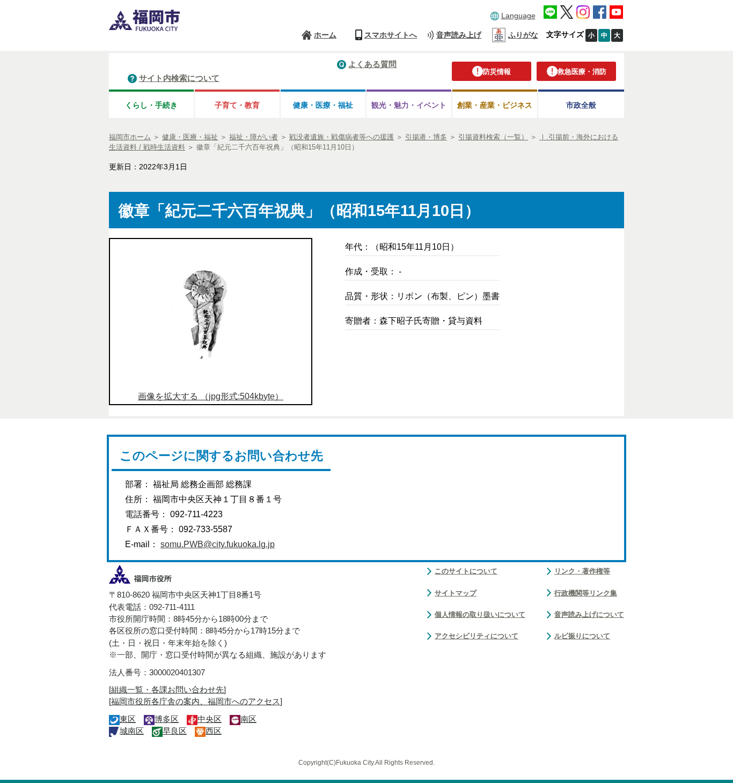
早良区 (175, 731)
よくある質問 (372, 64)
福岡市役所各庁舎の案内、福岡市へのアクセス (195, 701)
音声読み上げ (458, 35)
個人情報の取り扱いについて (480, 614)
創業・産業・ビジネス (494, 105)
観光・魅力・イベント (408, 105)
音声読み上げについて (589, 614)
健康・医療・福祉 (323, 105)
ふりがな (523, 35)
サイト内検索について (179, 78)
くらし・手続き (151, 105)
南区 (248, 719)
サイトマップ (456, 593)
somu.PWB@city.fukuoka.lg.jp (217, 544)
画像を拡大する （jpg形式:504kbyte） (210, 396)
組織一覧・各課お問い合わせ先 (167, 689)
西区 (214, 731)
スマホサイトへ (390, 35)
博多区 (167, 719)
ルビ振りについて (582, 636)
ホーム (325, 35)
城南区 (132, 731)
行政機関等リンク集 (585, 593)
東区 (128, 719)
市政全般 (581, 105)
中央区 (209, 719)
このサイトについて (466, 571)
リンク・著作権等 (582, 571)
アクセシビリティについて (476, 636)
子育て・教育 (237, 105)
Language (518, 15)
